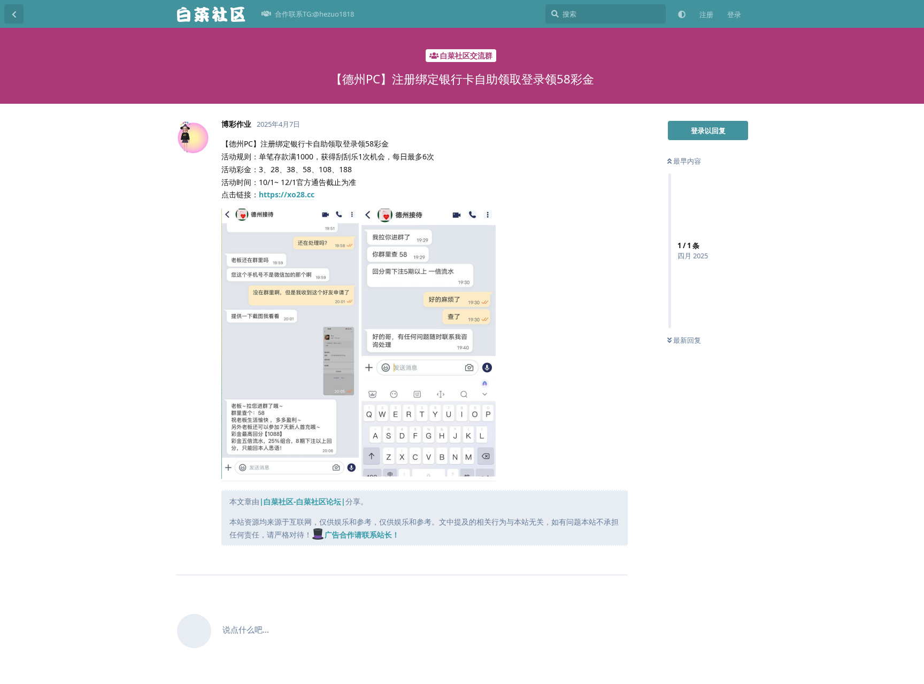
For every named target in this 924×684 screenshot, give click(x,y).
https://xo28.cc (286, 194)
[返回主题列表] (14, 14)
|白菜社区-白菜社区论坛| (302, 501)
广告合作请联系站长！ (362, 534)
